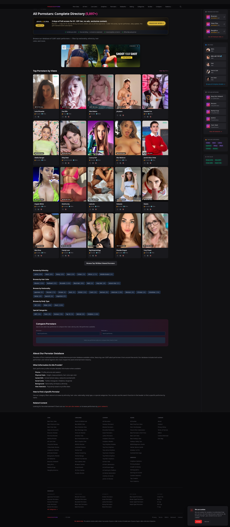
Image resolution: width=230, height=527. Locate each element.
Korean (62, 292)
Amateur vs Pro (135, 450)
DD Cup (159, 504)
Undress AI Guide (108, 476)
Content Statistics (135, 475)
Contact (160, 424)
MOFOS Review (79, 444)
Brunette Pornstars (108, 430)
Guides (150, 6)
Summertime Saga (136, 453)
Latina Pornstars (108, 436)
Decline (206, 521)
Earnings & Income (136, 473)
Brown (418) (209, 160)
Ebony (60, 274)
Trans (47, 314)
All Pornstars (106, 421)
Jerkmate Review (52, 453)
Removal (173, 517)
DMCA (160, 433)
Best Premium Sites (53, 424)
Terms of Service (163, 430)
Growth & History (135, 467)
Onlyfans (93, 314)
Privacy (154, 517)
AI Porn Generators (108, 464)
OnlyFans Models (108, 441)
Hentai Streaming (80, 453)
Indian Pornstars (107, 497)
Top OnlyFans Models (109, 444)
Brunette (65, 283)
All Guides (133, 421)
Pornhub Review (52, 436)
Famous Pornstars (108, 424)
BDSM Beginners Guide (137, 444)
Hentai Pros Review (81, 459)
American (116, 292)
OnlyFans (104, 6)
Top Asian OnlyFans (109, 453)
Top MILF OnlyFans (108, 459)
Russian (51, 292)
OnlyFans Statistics (136, 461)
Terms (160, 517)
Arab (72, 292)
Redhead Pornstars (81, 499)
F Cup (159, 507)
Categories (141, 6)
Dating (132, 6)
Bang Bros (50, 464)
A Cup (159, 502)
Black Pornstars (107, 507)
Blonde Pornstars (108, 427)
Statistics (168, 6)
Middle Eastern (106, 274)
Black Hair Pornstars (81, 504)
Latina (38, 274)
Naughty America (52, 470)
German (104, 292)
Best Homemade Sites (81, 438)
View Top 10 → (163, 71)
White (92, 274)
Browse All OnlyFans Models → (215, 84)
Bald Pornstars (79, 507)
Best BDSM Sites (80, 424)
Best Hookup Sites (135, 438)
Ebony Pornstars (107, 504)
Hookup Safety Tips (136, 441)
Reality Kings (51, 467)
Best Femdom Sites (81, 427)
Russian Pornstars (53, 499)
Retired (80, 314)
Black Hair (79, 283)
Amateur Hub (79, 436)
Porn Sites (76, 6)
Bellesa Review (52, 438)
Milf (37, 314)
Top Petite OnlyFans (109, 456)
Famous (58, 314)
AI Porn (85, 6)
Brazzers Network (52, 461)
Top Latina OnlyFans (109, 450)
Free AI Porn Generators (137, 430)
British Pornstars (52, 507)
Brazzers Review (52, 433)
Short (59, 305)
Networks (123, 6)
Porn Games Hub (80, 461)
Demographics (134, 470)
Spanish (49, 296)
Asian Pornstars (107, 433)
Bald (90, 283)
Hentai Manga (79, 456)
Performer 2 (104, 330)
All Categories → (52, 509)
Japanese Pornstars (53, 497)
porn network (103, 406)
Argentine (61, 296)
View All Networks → (215, 131)
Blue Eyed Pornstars (136, 497)
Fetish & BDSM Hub (81, 421)
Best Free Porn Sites (136, 424)
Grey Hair (100, 283)
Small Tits (160, 497)
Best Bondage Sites (81, 430)
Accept (198, 521)
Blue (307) (218, 160)
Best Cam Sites (134, 436)
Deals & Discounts (53, 430)
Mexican (130, 292)
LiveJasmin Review (53, 450)
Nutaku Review (79, 473)
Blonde (39, 283)
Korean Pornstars (52, 502)
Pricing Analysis (135, 464)
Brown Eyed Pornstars (136, 499)
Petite (47, 305)
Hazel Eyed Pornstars (136, 504)
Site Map (160, 438)
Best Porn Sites (52, 421)
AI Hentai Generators (109, 473)
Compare (159, 6)
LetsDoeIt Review (80, 447)
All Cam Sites (51, 441)
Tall (37, 305)
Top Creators (134, 478)
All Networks (51, 459)
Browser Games (80, 464)
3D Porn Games (79, 470)
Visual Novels (79, 467)
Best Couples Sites (80, 441)
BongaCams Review (53, 456)
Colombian (154, 292)
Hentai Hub (78, 450)
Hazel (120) (218, 163)
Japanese (38, 292)
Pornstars (113, 6)
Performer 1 (39, 330)
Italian (37, 296)
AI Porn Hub (106, 461)
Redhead (51, 283)
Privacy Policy (162, 427)
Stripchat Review (52, 444)
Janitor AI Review (108, 479)
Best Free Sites (51, 427)
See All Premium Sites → (215, 37)
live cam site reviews (72, 406)
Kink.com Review (80, 433)
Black (70, 274)
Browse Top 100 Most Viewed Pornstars (101, 263)
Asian (49, 274)
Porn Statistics (134, 481)
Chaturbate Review (53, 447)
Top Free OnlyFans (108, 447)
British (82, 292)
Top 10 (69, 314)
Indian (81, 274)
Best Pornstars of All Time (138, 433)
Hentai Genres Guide (136, 447)
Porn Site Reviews (135, 427)
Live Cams (94, 6)
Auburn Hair (114, 283)
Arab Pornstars (52, 504)
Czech (93, 292)
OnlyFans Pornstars (109, 438)
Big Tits (159, 499)
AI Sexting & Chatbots (109, 470)
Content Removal (163, 436)
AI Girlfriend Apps (108, 467)
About (160, 421)
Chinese (141, 292)
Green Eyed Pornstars (136, 502)
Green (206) (209, 163)
